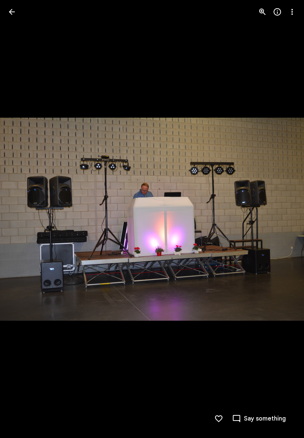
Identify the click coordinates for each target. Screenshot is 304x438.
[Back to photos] (12, 12)
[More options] (292, 11)
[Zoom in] (262, 11)
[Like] (218, 418)
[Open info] (277, 11)
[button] (20, 219)
